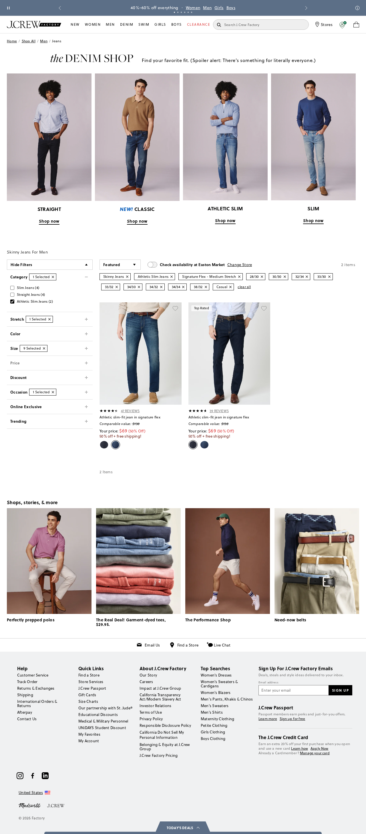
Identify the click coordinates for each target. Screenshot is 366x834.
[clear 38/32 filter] (206, 287)
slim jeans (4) (28, 287)
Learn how (299, 748)
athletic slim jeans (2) (35, 301)
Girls (219, 7)
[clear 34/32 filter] (161, 287)
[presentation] (109, 410)
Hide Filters (21, 264)
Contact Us (27, 718)
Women (193, 7)
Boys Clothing (213, 738)
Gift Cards (87, 694)
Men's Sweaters (214, 705)
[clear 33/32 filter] (117, 287)
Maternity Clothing (217, 718)
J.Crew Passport (92, 688)
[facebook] (32, 775)
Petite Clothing (214, 725)
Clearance (198, 24)
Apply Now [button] (320, 748)
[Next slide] (306, 8)
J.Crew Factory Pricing (159, 755)
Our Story (148, 675)
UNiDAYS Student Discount (102, 727)
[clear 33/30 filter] (329, 277)
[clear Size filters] (44, 348)
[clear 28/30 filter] (262, 277)
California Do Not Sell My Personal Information (162, 735)
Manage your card (315, 753)
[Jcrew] (55, 805)
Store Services (90, 681)
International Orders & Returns (37, 703)
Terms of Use (151, 712)
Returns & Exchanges (36, 688)
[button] (343, 24)
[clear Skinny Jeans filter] (127, 277)
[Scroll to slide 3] (181, 12)
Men (207, 7)
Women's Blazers (216, 692)
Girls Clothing (213, 732)
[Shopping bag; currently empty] (356, 24)
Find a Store (188, 645)
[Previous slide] (59, 8)
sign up (340, 690)
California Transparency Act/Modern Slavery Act (160, 697)
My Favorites (89, 734)
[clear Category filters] (53, 277)
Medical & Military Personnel (103, 721)
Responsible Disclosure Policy (165, 725)
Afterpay (24, 712)
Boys (230, 7)
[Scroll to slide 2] (177, 12)
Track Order (27, 681)
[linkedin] (45, 775)
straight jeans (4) (31, 294)
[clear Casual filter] (230, 287)
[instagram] (20, 775)
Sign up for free (292, 719)
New (75, 24)
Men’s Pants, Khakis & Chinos (227, 699)
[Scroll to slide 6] (191, 12)
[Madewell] (29, 805)
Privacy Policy (151, 718)
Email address (268, 682)
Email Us (152, 645)
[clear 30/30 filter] (285, 277)
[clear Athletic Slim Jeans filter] (171, 277)
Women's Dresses (216, 675)
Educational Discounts (98, 714)
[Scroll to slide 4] (184, 12)
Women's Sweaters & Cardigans (219, 684)
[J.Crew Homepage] (34, 24)
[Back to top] (356, 824)
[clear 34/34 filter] (183, 287)
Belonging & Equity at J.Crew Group (165, 746)
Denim (127, 24)
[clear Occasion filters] (53, 392)
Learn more (267, 718)
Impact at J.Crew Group (160, 688)
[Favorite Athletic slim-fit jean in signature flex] (175, 308)
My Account (88, 740)
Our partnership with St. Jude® (105, 708)
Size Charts (88, 701)
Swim (143, 24)
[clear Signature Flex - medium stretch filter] (239, 277)
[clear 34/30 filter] (139, 287)
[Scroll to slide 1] (174, 12)
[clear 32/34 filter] (307, 277)
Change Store (239, 264)
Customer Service (32, 675)
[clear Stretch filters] (49, 319)
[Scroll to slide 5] (188, 12)
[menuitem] (75, 24)
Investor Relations (155, 705)
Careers (146, 681)
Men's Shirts (212, 712)
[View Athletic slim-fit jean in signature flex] (141, 353)
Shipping (25, 694)
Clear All (244, 286)
